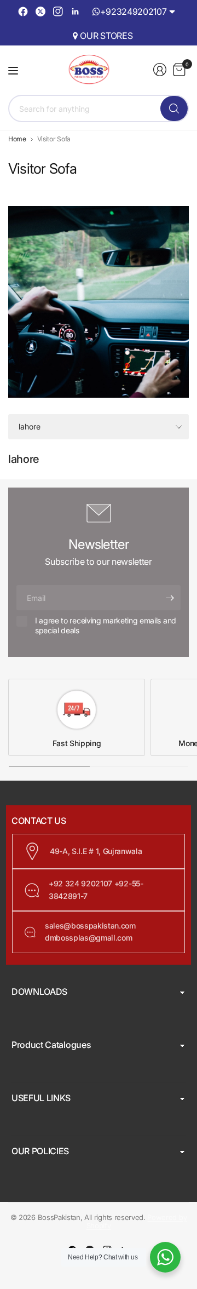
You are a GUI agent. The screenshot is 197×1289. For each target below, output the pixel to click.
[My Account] (160, 69)
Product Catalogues (51, 1044)
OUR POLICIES (40, 1150)
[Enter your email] (170, 597)
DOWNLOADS (39, 991)
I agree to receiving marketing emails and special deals (105, 625)
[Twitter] (40, 11)
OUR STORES (106, 35)
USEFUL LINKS (41, 1097)
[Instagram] (58, 11)
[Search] (174, 108)
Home (17, 139)
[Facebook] (23, 11)
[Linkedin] (75, 11)
